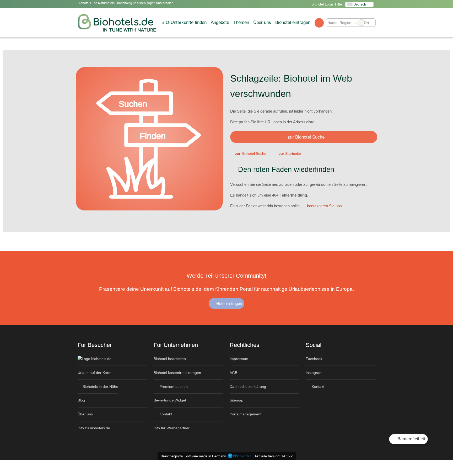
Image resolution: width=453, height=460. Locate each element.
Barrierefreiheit (410, 439)
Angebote (220, 22)
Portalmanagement (245, 414)
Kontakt (165, 414)
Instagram (314, 373)
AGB (233, 373)
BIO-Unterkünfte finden (184, 22)
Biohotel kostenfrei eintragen (177, 373)
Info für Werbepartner (172, 428)
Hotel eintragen (228, 303)
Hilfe (338, 4)
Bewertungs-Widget (170, 400)
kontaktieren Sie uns (324, 206)
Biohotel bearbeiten (170, 359)
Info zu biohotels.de (94, 428)
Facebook (314, 359)
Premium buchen (173, 386)
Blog (81, 400)
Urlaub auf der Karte (94, 373)
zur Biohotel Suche (306, 137)
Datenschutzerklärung (248, 386)
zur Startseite (290, 153)
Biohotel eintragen (292, 22)
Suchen (371, 22)
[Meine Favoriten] (319, 22)
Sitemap (236, 400)
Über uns (262, 22)
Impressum (239, 359)
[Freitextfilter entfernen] (361, 22)
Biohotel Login (321, 4)
